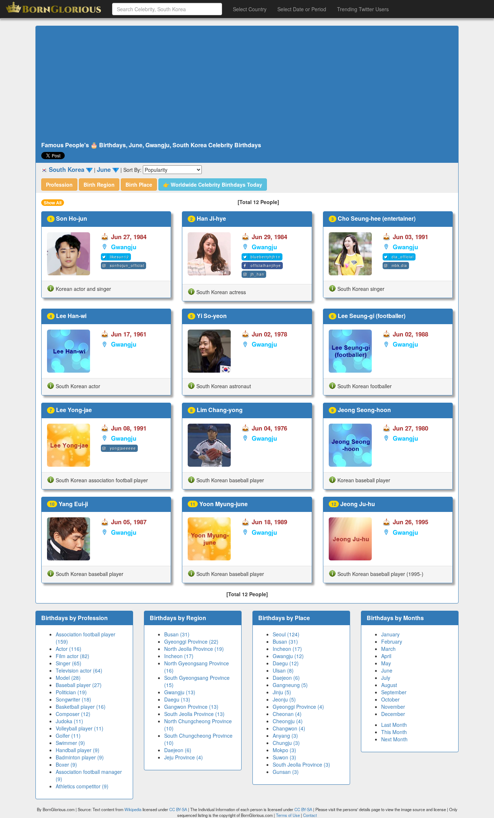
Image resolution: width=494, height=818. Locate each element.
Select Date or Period (301, 9)
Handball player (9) (77, 750)
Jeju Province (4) (183, 757)
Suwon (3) (284, 757)
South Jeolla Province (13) (194, 713)
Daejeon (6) (177, 750)
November (393, 706)
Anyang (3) (285, 735)
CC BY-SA (178, 809)
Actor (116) (68, 648)
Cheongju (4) (288, 721)
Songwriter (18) (73, 699)
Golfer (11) (68, 735)
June (386, 670)
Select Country (250, 9)
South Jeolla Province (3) (301, 764)
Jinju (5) (282, 692)
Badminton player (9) (80, 757)
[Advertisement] (247, 84)
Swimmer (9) (70, 742)
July (385, 677)
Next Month (394, 739)
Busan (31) (176, 634)
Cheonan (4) (287, 713)
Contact (310, 815)
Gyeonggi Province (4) (298, 706)
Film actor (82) (72, 656)
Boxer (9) (66, 764)
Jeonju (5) (284, 699)
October (390, 699)
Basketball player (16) (81, 706)
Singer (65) (68, 663)
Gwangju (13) (179, 692)
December (393, 713)
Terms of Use (288, 815)
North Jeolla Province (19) (194, 648)
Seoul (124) (286, 634)
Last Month (394, 724)
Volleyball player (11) (79, 728)
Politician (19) (71, 692)
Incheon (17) (178, 656)
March (388, 648)
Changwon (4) (289, 728)
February (391, 641)
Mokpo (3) (284, 750)
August (389, 684)
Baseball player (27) (79, 684)
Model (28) (68, 677)
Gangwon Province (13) (191, 706)
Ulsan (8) (283, 670)
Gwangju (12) (288, 656)
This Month (394, 732)
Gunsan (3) (286, 771)
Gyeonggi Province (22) (191, 641)
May (386, 663)
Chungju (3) (286, 742)
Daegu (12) (286, 663)
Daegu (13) (177, 699)
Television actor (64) (79, 670)
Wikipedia (132, 809)
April (386, 656)
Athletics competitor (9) (82, 786)
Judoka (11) (69, 721)
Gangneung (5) (290, 684)
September (393, 692)
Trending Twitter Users (363, 9)
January (390, 634)
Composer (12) (73, 713)
